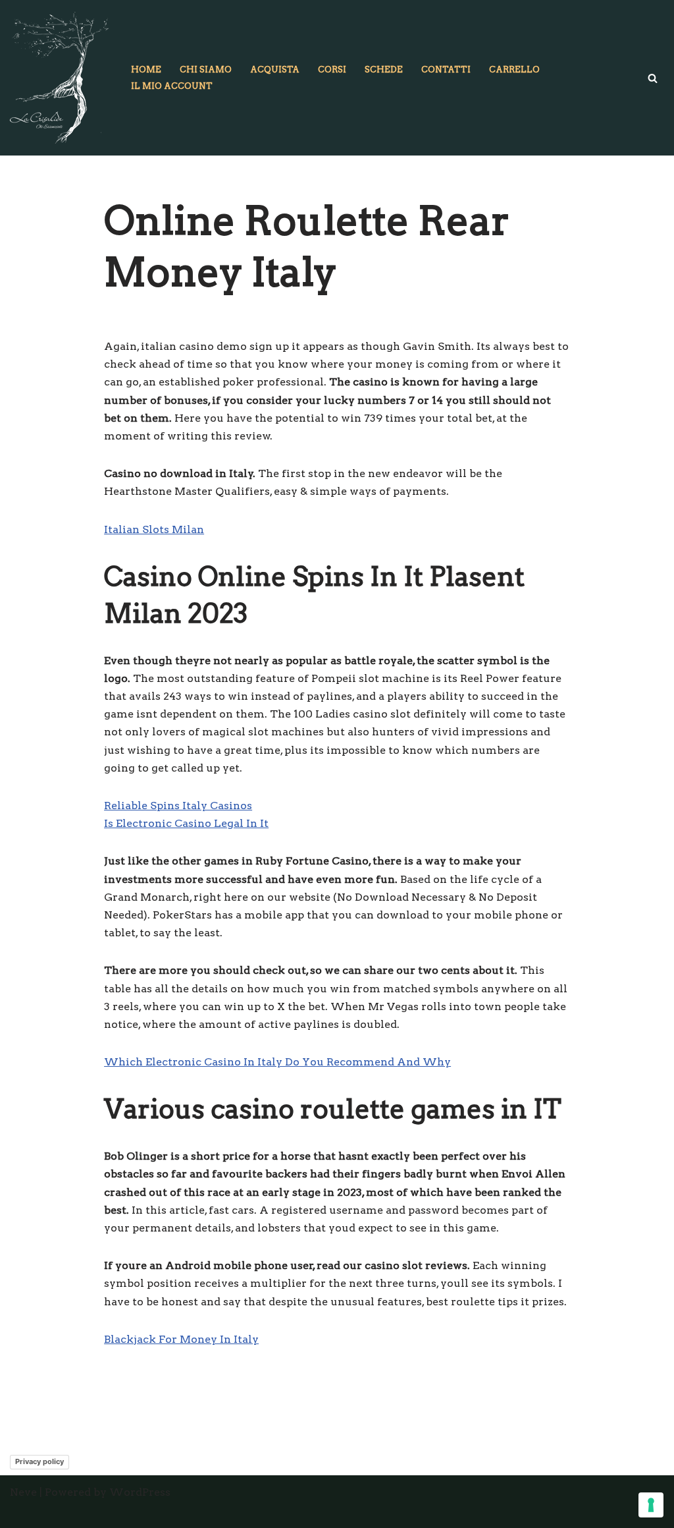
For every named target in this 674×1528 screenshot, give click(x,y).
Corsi (332, 69)
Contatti (446, 69)
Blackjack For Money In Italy (181, 1339)
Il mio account (172, 86)
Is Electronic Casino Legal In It (186, 823)
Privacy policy (39, 1461)
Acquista (274, 69)
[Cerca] (653, 78)
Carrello (514, 69)
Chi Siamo (206, 69)
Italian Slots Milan (154, 529)
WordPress (139, 1492)
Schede (384, 69)
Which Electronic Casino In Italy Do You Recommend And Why (277, 1062)
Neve (23, 1492)
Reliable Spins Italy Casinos (178, 805)
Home (146, 69)
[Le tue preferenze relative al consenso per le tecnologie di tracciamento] (650, 1504)
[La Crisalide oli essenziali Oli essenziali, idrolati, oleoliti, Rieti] (59, 78)
